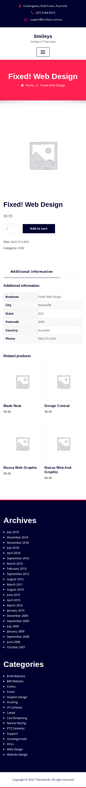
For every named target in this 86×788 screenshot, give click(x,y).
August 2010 (15, 589)
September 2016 (18, 558)
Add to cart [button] (44, 410)
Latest (11, 713)
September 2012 (18, 574)
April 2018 (13, 553)
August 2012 (15, 579)
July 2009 (13, 626)
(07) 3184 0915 (45, 13)
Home (29, 85)
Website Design (17, 754)
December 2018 (17, 537)
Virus (10, 744)
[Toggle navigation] (43, 52)
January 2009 (15, 631)
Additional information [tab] (32, 271)
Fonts (11, 692)
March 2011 (15, 584)
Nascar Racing (16, 723)
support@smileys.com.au (46, 19)
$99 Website (15, 681)
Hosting (12, 702)
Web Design (15, 749)
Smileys (43, 36)
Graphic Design (17, 697)
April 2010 (13, 600)
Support (12, 733)
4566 (21, 248)
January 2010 (15, 610)
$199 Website (16, 676)
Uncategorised (17, 739)
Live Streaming (17, 718)
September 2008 (18, 636)
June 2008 (13, 642)
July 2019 (13, 532)
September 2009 (18, 621)
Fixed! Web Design (52, 85)
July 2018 (13, 548)
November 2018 (18, 543)
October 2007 (16, 647)
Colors (11, 686)
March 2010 (15, 605)
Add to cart (38, 228)
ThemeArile (43, 780)
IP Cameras (14, 707)
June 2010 (13, 595)
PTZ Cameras (16, 728)
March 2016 (15, 563)
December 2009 (17, 616)
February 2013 (16, 568)
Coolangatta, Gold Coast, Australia (45, 6)
